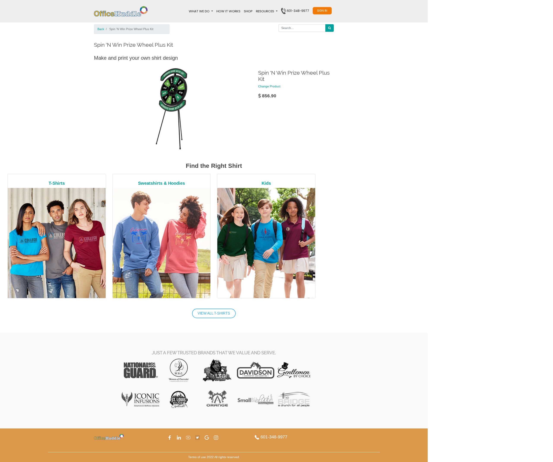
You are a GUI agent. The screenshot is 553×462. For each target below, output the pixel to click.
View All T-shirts (214, 313)
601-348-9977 (273, 437)
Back (100, 29)
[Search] (329, 28)
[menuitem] (228, 11)
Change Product (269, 86)
